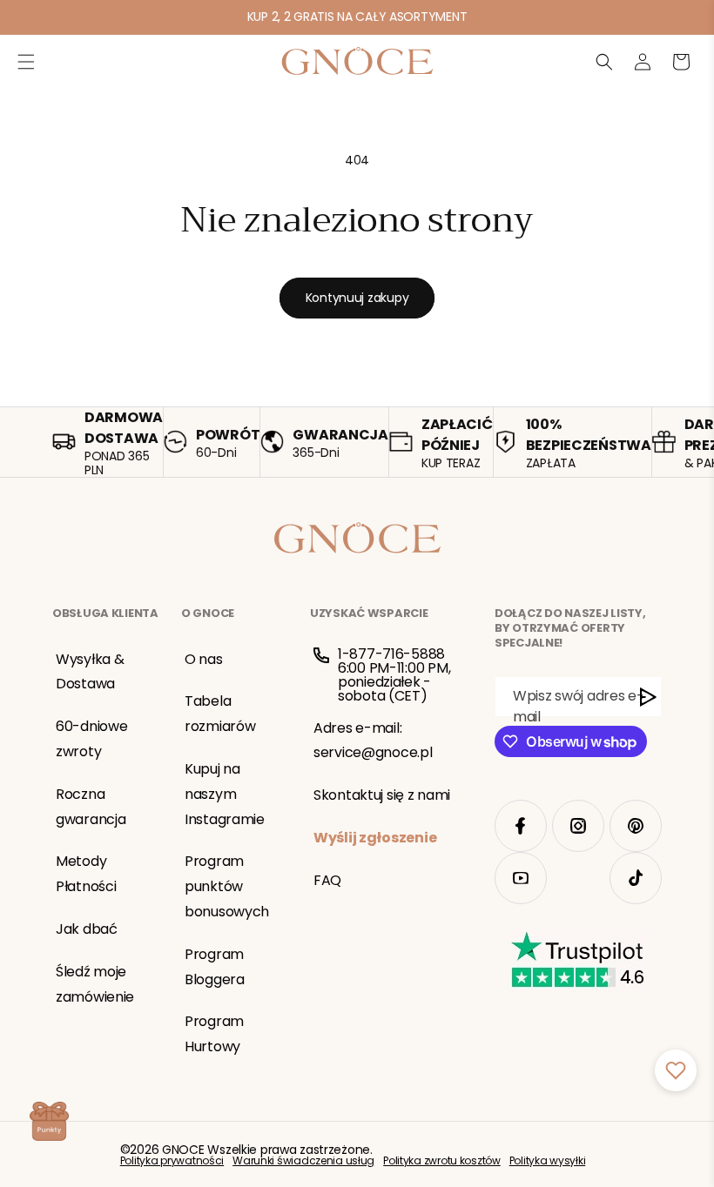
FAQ (327, 880)
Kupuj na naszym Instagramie (225, 794)
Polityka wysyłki (547, 1161)
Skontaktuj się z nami (381, 795)
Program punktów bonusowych (227, 886)
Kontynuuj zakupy (357, 297)
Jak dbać (87, 929)
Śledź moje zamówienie (95, 984)
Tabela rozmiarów (220, 713)
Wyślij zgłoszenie (374, 838)
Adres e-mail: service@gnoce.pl (373, 740)
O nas (204, 659)
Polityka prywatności (172, 1161)
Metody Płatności (86, 873)
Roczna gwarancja (90, 806)
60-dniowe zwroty (91, 738)
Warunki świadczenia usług (303, 1161)
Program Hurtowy (214, 1033)
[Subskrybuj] (648, 696)
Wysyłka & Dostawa (90, 671)
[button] (26, 62)
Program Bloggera (215, 966)
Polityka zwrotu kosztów (442, 1161)
